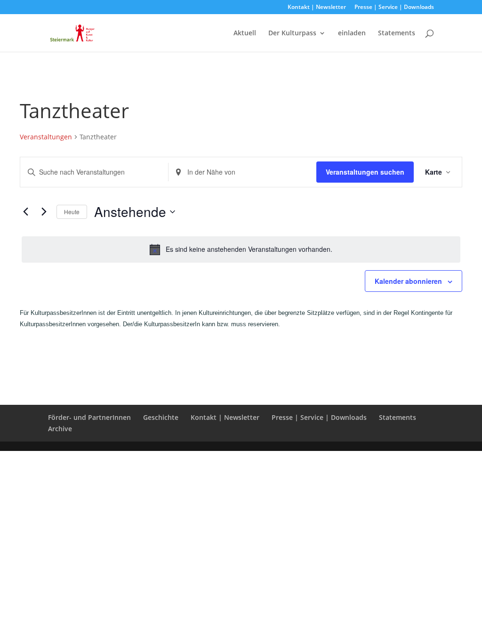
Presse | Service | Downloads (394, 7)
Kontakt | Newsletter (317, 7)
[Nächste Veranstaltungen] (43, 211)
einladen (352, 33)
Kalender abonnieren (408, 281)
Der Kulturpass (292, 33)
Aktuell (244, 33)
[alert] (241, 249)
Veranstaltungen (46, 136)
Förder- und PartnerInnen (89, 417)
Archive (60, 428)
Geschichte (160, 417)
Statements (396, 33)
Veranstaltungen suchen (365, 172)
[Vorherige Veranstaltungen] (25, 211)
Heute (72, 212)
